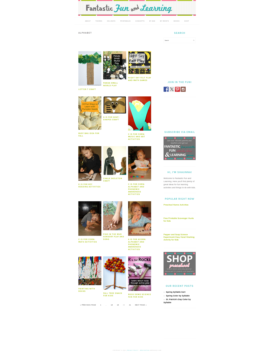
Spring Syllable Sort (175, 292)
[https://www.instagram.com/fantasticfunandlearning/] (183, 89)
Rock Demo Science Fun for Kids (139, 295)
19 (118, 305)
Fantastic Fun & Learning (137, 8)
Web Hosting (145, 350)
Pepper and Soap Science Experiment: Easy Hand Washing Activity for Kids (179, 237)
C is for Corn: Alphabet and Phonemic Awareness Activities (136, 189)
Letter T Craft (87, 89)
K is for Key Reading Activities (89, 185)
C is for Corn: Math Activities (87, 240)
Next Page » (141, 305)
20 (124, 305)
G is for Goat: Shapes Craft (111, 118)
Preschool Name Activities (176, 205)
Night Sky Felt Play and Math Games (139, 79)
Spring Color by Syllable (178, 296)
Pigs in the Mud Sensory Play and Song (113, 236)
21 (130, 305)
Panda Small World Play (110, 84)
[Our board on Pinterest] (177, 89)
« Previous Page (88, 305)
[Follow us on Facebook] (166, 89)
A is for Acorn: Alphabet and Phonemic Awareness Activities (137, 244)
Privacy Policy (132, 350)
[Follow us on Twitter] (171, 89)
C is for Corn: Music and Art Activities (136, 136)
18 (112, 305)
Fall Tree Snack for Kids (112, 294)
